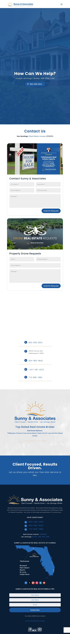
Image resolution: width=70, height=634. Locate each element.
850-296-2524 (36, 84)
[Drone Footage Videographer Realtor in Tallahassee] (35, 249)
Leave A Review (30, 621)
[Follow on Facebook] (25, 582)
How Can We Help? (35, 73)
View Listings (40, 621)
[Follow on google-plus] (33, 582)
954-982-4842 (36, 360)
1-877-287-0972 (36, 369)
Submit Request (51, 211)
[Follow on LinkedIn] (40, 582)
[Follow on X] (29, 582)
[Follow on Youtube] (44, 582)
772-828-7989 (35, 377)
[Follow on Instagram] (36, 582)
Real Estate (31, 508)
